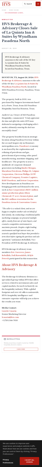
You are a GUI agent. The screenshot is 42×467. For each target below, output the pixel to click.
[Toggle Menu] (38, 4)
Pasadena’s (24, 146)
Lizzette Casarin (9, 311)
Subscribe (21, 349)
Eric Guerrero (17, 252)
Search (29, 4)
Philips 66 (26, 171)
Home (4, 10)
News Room (14, 10)
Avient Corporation (29, 180)
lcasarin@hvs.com (10, 317)
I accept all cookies (29, 461)
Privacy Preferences (8, 461)
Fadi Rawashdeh (19, 255)
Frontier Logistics (29, 177)
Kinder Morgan (29, 168)
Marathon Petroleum (11, 171)
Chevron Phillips (22, 174)
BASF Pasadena (9, 180)
